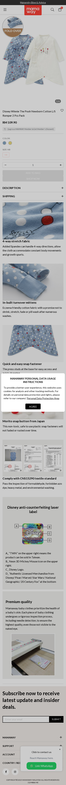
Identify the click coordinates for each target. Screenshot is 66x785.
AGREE (33, 406)
